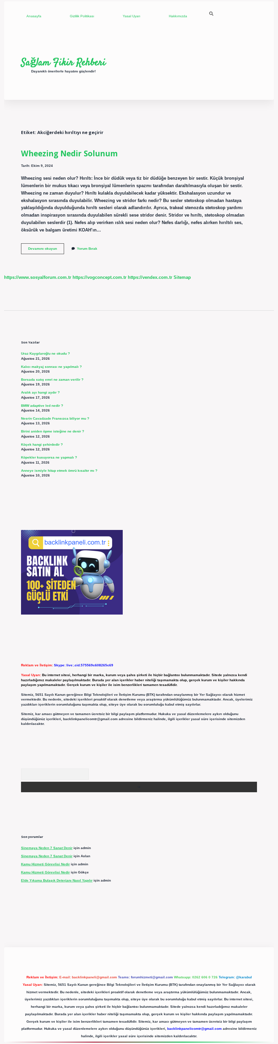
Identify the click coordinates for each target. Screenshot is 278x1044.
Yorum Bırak (87, 248)
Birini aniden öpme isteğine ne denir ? (52, 431)
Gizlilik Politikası (82, 16)
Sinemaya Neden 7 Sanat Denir (47, 848)
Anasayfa (33, 16)
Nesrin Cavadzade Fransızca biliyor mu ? (55, 418)
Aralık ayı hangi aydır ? (40, 392)
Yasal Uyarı (131, 16)
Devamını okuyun (46, 250)
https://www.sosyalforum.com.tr (37, 277)
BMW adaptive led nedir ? (42, 405)
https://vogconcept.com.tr (99, 277)
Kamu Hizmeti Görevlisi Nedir (45, 864)
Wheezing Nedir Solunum (69, 153)
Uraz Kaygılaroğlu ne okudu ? (45, 353)
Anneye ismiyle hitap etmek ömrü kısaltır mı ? (59, 470)
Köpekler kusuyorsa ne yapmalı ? (49, 457)
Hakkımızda (178, 16)
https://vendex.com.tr (150, 277)
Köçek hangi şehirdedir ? (42, 444)
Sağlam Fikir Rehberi (63, 62)
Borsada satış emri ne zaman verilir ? (52, 379)
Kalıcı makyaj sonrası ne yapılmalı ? (51, 367)
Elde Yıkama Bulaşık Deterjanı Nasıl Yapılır (57, 880)
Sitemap (182, 277)
